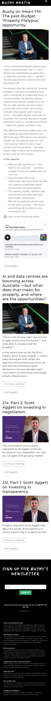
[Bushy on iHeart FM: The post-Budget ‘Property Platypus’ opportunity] (25, 44)
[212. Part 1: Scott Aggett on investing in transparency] (25, 508)
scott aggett (11, 266)
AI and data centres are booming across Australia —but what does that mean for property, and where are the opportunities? (25, 287)
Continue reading (14, 384)
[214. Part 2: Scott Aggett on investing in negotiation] (25, 429)
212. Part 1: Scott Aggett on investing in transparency (25, 487)
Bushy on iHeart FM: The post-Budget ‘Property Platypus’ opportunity (22, 18)
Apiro (30, 611)
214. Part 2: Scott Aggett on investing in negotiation (24, 407)
